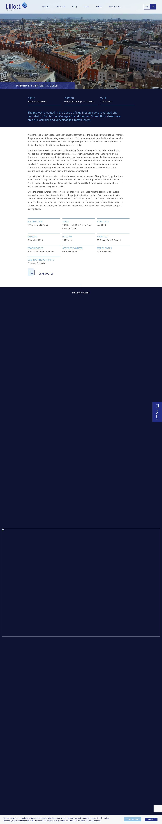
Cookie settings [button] (132, 819)
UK (153, 7)
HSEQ (74, 7)
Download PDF (46, 274)
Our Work (61, 7)
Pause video (11, 82)
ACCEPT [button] (151, 819)
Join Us (99, 7)
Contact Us (114, 7)
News (86, 7)
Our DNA (45, 7)
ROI (147, 7)
